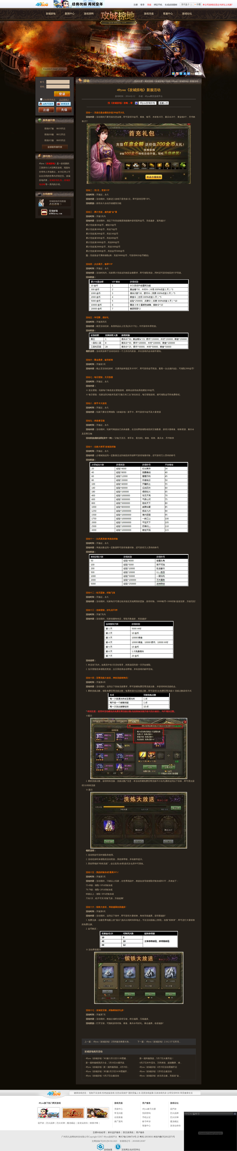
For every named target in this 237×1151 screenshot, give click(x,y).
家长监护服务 (114, 1132)
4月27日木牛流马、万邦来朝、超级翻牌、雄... (160, 1063)
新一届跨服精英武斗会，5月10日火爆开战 (105, 1063)
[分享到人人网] (185, 73)
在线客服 (118, 1117)
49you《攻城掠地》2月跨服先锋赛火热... (111, 1041)
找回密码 (146, 1113)
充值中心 (118, 1109)
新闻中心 (70, 13)
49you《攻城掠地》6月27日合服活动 (102, 1076)
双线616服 (54, 134)
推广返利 (118, 1121)
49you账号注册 (149, 1109)
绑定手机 (158, 4)
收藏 (198, 5)
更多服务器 (55, 147)
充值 (149, 4)
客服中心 (168, 13)
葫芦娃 (41, 1123)
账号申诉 (146, 1121)
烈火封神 (61, 1123)
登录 (142, 4)
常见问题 (118, 1113)
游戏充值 (149, 13)
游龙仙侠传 (82, 1123)
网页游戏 (149, 81)
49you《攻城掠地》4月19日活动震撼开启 (158, 1067)
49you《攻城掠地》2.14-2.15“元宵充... (163, 1041)
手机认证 (146, 1117)
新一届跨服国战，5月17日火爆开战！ (156, 1058)
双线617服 (54, 128)
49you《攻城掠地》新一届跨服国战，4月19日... (107, 1067)
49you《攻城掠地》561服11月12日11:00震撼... (106, 1058)
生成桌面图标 (171, 4)
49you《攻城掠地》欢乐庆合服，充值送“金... (159, 1076)
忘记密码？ (64, 100)
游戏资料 (89, 13)
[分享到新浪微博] (177, 73)
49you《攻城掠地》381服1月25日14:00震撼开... (107, 1071)
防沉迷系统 (128, 1132)
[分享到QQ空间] (173, 73)
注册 (136, 4)
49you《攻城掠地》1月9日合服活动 (155, 1071)
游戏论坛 (187, 13)
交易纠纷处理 (99, 1132)
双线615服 (54, 140)
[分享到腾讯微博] (181, 73)
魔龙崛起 (71, 1123)
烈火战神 (50, 1123)
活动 (168, 81)
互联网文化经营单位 (130, 1149)
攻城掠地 (51, 13)
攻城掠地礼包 (55, 180)
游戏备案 (108, 1149)
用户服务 (140, 1132)
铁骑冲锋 (94, 1123)
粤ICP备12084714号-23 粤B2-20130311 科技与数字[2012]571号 (146, 1137)
